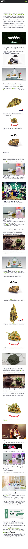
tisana (14, 531)
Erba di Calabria (6, 161)
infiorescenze (4, 84)
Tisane (12, 528)
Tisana (4, 532)
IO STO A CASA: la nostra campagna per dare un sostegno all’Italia (13, 521)
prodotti (12, 527)
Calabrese (4, 89)
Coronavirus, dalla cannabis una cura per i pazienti (13, 14)
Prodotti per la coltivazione (16, 528)
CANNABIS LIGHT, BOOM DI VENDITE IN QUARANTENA (11, 201)
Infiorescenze (9, 528)
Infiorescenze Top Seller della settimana (9, 270)
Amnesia (18, 275)
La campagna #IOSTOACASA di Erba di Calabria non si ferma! (12, 45)
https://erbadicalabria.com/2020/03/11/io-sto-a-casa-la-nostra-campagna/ (13, 420)
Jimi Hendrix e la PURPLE (7, 440)
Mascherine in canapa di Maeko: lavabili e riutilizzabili (11, 366)
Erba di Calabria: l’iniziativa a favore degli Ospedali (11, 492)
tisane (21, 370)
